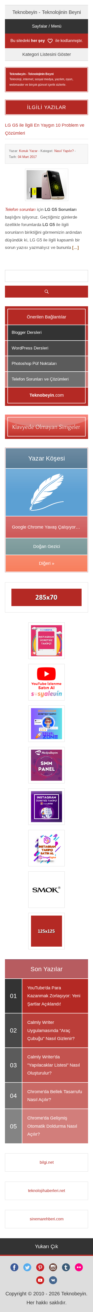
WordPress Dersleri (30, 348)
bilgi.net (47, 1162)
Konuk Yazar (28, 151)
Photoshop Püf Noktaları (34, 363)
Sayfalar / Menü (46, 26)
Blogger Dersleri (27, 332)
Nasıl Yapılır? (64, 151)
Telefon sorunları (20, 209)
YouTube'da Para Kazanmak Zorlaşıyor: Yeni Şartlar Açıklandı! (53, 995)
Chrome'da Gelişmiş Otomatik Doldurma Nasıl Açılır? (52, 1126)
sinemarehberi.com (46, 1219)
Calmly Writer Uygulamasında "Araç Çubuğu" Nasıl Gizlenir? (51, 1030)
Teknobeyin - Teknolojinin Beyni (46, 12)
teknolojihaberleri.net (46, 1191)
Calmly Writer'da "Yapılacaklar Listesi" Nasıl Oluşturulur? (53, 1065)
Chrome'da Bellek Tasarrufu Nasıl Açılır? (54, 1095)
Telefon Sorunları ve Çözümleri (40, 379)
